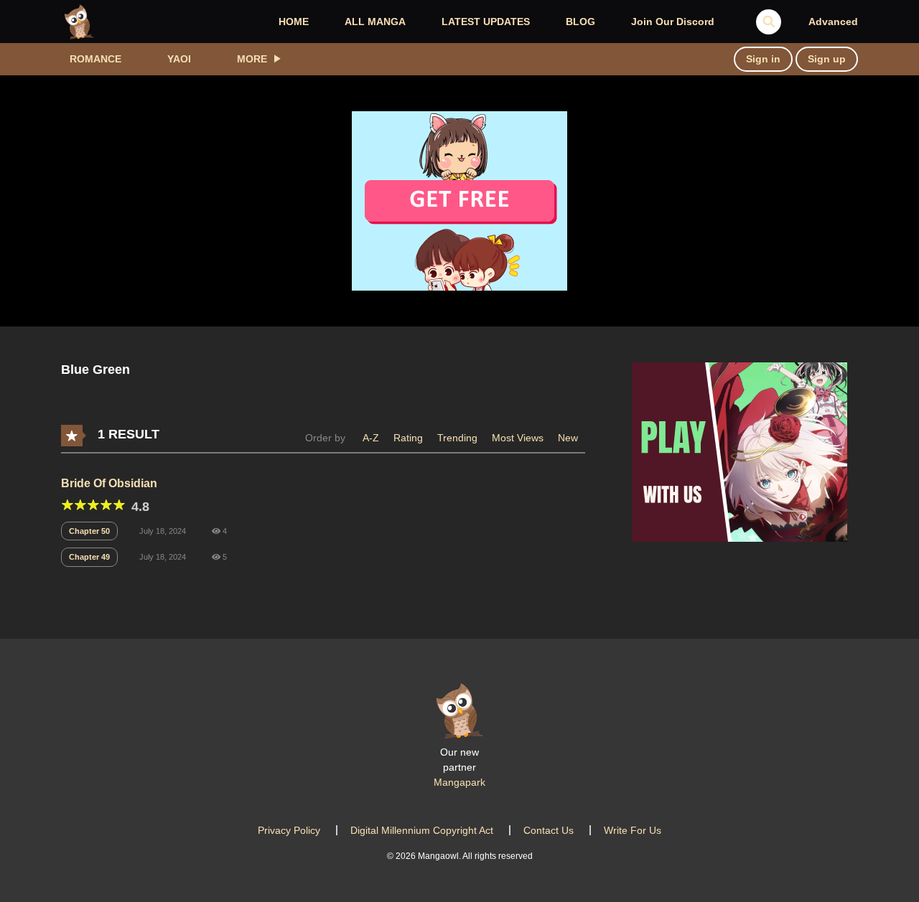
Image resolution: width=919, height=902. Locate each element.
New (568, 437)
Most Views (518, 437)
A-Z (371, 437)
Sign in (763, 59)
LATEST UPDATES (486, 21)
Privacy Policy (289, 830)
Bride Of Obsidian (109, 483)
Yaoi (179, 59)
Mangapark (459, 782)
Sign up (827, 59)
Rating (408, 437)
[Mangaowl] (79, 21)
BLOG (580, 21)
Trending (457, 437)
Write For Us (632, 830)
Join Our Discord (672, 21)
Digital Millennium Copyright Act (421, 830)
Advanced (833, 21)
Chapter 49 (89, 557)
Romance (95, 59)
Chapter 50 (89, 531)
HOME (294, 21)
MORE (252, 59)
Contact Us (548, 830)
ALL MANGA (375, 21)
